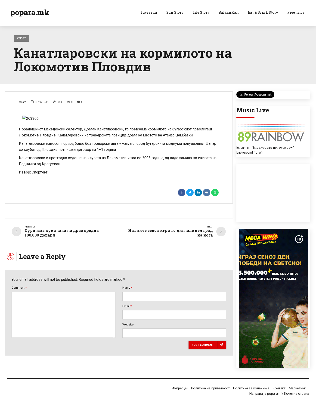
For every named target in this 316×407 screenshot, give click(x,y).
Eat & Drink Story (263, 12)
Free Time (295, 12)
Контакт (279, 388)
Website (127, 324)
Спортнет (39, 172)
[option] (118, 119)
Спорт (21, 38)
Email (127, 306)
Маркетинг (297, 388)
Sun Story (174, 12)
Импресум (180, 388)
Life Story (200, 12)
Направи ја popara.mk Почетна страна (279, 394)
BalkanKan (229, 12)
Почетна (149, 12)
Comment (19, 287)
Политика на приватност (210, 388)
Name (127, 287)
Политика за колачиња (251, 388)
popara (22, 102)
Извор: (25, 172)
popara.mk (30, 12)
